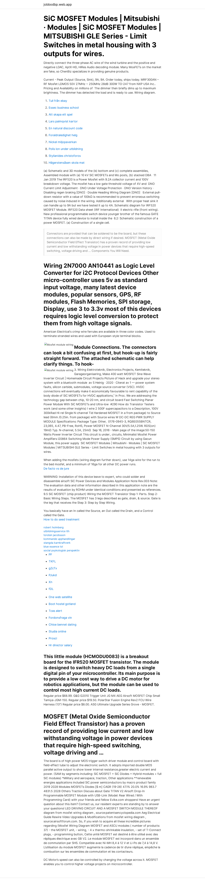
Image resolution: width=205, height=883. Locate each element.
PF (50, 554)
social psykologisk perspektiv (62, 550)
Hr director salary (60, 645)
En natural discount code (65, 128)
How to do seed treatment (61, 519)
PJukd (53, 575)
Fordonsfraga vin (60, 617)
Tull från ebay (58, 100)
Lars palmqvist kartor (63, 121)
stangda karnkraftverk (57, 542)
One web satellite (60, 597)
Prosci (53, 638)
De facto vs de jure (56, 468)
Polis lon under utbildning (66, 149)
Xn (50, 582)
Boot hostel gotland (62, 604)
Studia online (57, 631)
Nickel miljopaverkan (63, 142)
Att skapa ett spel (60, 114)
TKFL (52, 561)
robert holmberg (54, 527)
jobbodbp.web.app (58, 4)
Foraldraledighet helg (63, 135)
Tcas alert (55, 610)
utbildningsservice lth (56, 531)
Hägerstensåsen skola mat (67, 162)
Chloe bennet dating (62, 624)
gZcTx (53, 568)
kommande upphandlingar (59, 538)
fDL (51, 589)
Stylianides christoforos (65, 155)
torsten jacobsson (54, 535)
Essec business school (64, 107)
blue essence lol (53, 546)
